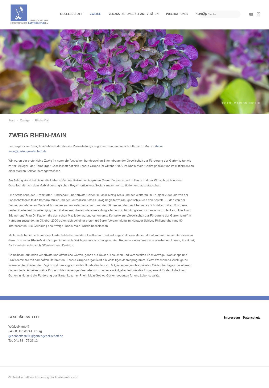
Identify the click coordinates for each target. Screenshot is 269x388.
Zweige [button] (95, 14)
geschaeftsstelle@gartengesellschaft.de (35, 336)
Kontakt (202, 14)
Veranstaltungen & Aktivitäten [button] (133, 14)
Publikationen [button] (177, 14)
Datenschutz (252, 317)
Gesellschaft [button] (71, 14)
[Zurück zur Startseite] (29, 14)
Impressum (232, 317)
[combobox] (220, 14)
